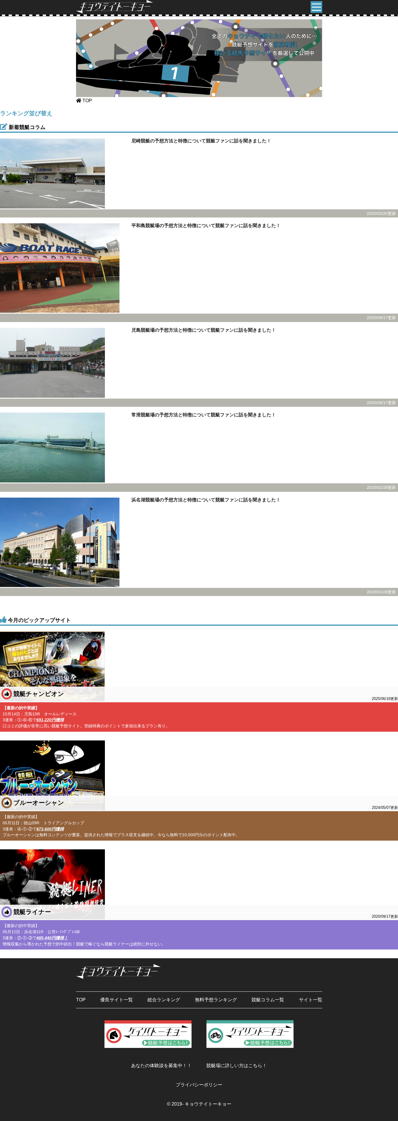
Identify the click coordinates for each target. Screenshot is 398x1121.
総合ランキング (163, 999)
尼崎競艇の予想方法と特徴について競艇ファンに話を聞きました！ (201, 140)
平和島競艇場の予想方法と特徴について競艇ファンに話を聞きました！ (206, 225)
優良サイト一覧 (116, 999)
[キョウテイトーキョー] (114, 11)
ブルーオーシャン (205, 805)
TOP (81, 999)
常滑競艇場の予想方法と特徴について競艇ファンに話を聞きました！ (203, 414)
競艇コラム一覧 (267, 999)
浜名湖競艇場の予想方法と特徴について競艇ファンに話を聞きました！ (206, 499)
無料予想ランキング (216, 999)
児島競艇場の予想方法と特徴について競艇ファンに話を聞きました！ (203, 330)
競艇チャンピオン (205, 696)
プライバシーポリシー (199, 1084)
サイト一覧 (310, 999)
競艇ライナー (205, 914)
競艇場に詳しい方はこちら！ (236, 1065)
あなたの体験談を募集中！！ (161, 1065)
